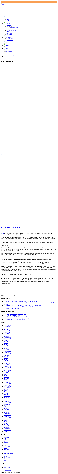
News (5, 454)
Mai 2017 (6, 375)
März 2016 (6, 394)
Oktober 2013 (7, 431)
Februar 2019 (7, 348)
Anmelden (6, 466)
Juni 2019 (6, 343)
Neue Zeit (6, 452)
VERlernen (9, 20)
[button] (30, 17)
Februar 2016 (7, 396)
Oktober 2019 (7, 340)
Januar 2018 (6, 364)
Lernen (8, 19)
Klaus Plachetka (7, 316)
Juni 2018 (6, 358)
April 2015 (6, 409)
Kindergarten (7, 446)
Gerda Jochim (7, 318)
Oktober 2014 (7, 416)
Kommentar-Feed (8, 468)
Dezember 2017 (7, 366)
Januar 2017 (6, 381)
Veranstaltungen (7, 459)
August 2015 (7, 404)
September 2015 (7, 402)
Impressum (6, 1)
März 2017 (6, 378)
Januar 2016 (6, 397)
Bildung (5, 439)
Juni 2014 (6, 420)
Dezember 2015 (7, 398)
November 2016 (7, 383)
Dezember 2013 (7, 428)
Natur (5, 450)
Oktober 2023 (7, 332)
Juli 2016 (6, 389)
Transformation (7, 457)
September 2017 (7, 370)
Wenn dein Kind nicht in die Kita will (16, 319)
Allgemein (6, 437)
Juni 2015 (6, 406)
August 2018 (7, 355)
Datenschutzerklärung (9, 3)
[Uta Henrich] (29, 6)
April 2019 (6, 345)
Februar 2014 (7, 426)
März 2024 (6, 329)
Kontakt (5, 56)
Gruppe (11, 29)
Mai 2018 (6, 359)
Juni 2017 (6, 374)
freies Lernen (7, 444)
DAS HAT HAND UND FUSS (11, 308)
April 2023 (6, 333)
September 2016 (7, 386)
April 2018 (6, 360)
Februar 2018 (7, 363)
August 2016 (7, 387)
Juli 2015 (6, 405)
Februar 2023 (7, 334)
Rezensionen (10, 34)
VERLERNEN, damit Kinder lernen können (14, 228)
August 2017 (7, 371)
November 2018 (7, 351)
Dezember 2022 (7, 337)
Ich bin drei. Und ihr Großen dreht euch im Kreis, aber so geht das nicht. (21, 301)
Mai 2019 (6, 344)
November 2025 (7, 325)
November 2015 (7, 400)
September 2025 (7, 328)
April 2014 (6, 423)
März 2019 (6, 347)
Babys (5, 438)
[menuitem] (30, 2)
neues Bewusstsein (8, 453)
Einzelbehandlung (14, 27)
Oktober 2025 (7, 326)
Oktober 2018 (7, 352)
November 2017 (7, 367)
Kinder (5, 445)
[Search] (8, 295)
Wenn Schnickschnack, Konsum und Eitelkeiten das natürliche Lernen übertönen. (23, 306)
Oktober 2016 (7, 385)
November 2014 (7, 415)
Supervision (9, 33)
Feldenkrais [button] (9, 26)
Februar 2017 (7, 379)
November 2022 (7, 339)
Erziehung (6, 442)
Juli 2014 (6, 419)
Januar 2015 (6, 412)
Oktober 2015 (7, 401)
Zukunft (5, 460)
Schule (5, 456)
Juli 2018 (6, 356)
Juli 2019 (6, 341)
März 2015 (6, 411)
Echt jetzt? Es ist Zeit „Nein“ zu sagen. (16, 314)
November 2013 (7, 430)
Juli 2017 (6, 373)
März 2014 (6, 424)
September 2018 (7, 353)
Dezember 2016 (7, 382)
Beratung (9, 25)
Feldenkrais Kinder (11, 30)
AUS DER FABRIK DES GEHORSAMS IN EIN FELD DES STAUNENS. (22, 305)
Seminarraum (10, 40)
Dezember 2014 (7, 413)
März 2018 (6, 362)
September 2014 (7, 417)
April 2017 (6, 377)
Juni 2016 (6, 390)
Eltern (5, 441)
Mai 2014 (6, 421)
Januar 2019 (6, 349)
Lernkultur (6, 449)
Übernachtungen (11, 38)
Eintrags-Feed (7, 467)
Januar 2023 (6, 336)
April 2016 (6, 393)
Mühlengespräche (11, 31)
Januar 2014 (6, 427)
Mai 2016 (6, 392)
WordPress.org (7, 470)
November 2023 (7, 330)
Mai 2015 (6, 408)
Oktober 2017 (7, 368)
